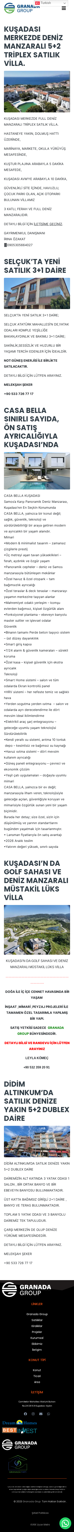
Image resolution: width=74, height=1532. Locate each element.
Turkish (45, 3)
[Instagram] (33, 1414)
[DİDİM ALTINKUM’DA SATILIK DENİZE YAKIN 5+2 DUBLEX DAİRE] (37, 1141)
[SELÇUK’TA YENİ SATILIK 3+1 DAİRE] (37, 293)
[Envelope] (41, 1414)
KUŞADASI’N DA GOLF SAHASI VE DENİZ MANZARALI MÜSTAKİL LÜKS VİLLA (36, 880)
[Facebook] (25, 1414)
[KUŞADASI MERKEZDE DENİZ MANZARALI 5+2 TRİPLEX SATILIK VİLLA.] (37, 91)
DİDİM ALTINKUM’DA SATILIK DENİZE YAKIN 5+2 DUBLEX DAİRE (36, 1101)
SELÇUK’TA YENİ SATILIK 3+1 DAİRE (35, 266)
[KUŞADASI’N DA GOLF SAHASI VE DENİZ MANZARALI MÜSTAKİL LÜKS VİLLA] (37, 930)
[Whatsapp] (49, 1414)
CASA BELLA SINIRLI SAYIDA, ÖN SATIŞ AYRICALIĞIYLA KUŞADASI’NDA (31, 427)
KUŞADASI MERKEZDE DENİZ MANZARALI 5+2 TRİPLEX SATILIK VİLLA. (33, 46)
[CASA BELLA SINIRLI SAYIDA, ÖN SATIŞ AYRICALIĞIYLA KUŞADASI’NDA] (37, 470)
